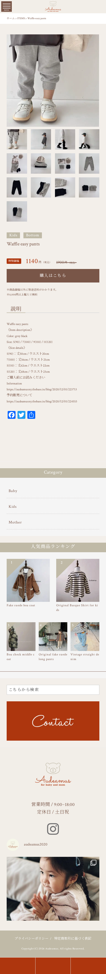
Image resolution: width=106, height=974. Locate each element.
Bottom (32, 235)
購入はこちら (53, 275)
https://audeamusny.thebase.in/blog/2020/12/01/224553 (42, 401)
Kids (13, 235)
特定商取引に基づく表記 (72, 938)
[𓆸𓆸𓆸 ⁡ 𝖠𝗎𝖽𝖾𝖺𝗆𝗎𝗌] (53, 903)
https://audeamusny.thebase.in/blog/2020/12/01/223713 (42, 389)
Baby (13, 491)
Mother (15, 522)
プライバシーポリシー (32, 938)
